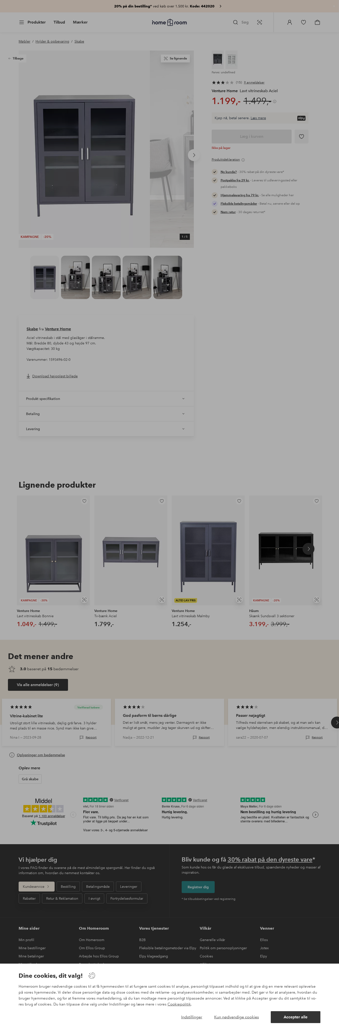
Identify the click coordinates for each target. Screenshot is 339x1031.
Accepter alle (295, 1017)
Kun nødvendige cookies (236, 1017)
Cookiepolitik (179, 1004)
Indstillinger (191, 1017)
